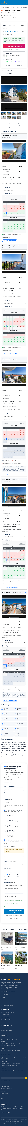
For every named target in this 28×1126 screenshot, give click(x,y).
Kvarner (8, 7)
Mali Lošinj (14, 1050)
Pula (2, 1045)
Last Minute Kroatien (6, 1019)
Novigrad (20, 1043)
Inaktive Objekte (6, 994)
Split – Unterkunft (5, 1086)
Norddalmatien (5, 1054)
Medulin (15, 1043)
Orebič (19, 1070)
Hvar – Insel (3, 1091)
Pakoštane (9, 1057)
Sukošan (21, 1057)
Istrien (3, 1041)
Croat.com (3, 1033)
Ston (2, 1071)
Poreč (24, 1043)
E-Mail (6, 792)
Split (7, 1065)
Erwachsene (7, 855)
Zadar (6, 1058)
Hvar (14, 1063)
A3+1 (11, 31)
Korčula (11, 1070)
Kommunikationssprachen (13, 872)
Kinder (10, 861)
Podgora (3, 1065)
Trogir (9, 1065)
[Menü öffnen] (25, 2)
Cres (2, 1050)
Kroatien (3, 7)
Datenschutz (6, 1123)
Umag (12, 1045)
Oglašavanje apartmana (7, 1005)
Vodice (2, 1058)
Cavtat (2, 1070)
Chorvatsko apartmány (6, 1028)
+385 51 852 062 (8, 59)
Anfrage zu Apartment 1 (10, 240)
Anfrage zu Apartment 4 (10, 587)
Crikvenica (6, 1050)
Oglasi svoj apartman (20, 1123)
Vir (24, 1057)
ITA (18, 874)
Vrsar (15, 1045)
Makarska (18, 1063)
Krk (10, 1050)
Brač (8, 1063)
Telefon (8, 799)
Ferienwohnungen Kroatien (7, 1012)
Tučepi (13, 1065)
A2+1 (5, 31)
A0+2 (18, 31)
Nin (6, 1057)
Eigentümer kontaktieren (15, 46)
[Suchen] (26, 1078)
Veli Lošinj (15, 1052)
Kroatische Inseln (5, 1014)
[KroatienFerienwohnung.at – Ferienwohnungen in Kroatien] (4, 2)
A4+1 (14, 31)
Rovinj (8, 1045)
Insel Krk (13, 7)
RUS (14, 877)
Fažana (8, 1043)
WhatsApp (9, 61)
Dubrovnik (4, 1068)
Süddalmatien (5, 1061)
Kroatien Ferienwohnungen (8, 991)
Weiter (21, 197)
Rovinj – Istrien (4, 1093)
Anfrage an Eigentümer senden (15, 911)
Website (20, 65)
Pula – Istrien (4, 1096)
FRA (9, 877)
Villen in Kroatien (5, 1022)
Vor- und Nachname (9, 786)
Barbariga (3, 1043)
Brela (11, 1063)
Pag (14, 1057)
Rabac (5, 1045)
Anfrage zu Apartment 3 (10, 474)
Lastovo (16, 1070)
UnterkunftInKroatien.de (6, 1030)
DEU (5, 874)
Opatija (8, 1052)
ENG (14, 874)
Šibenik (17, 1057)
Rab (11, 1052)
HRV (18, 877)
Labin (11, 1043)
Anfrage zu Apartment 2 (10, 353)
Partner (4, 997)
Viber (21, 61)
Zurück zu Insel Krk (7, 70)
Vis (16, 1065)
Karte (8, 65)
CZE (10, 874)
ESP (5, 877)
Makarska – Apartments (6, 1088)
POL (5, 879)
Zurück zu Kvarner (7, 73)
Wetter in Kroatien (5, 1017)
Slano (23, 1070)
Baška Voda (3, 1063)
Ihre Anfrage (9, 882)
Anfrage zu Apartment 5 (10, 700)
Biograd (2, 1057)
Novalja (18, 1050)
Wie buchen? (6, 1112)
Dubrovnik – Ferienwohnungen (8, 1083)
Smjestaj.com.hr (4, 1035)
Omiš (22, 1063)
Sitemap (12, 1123)
